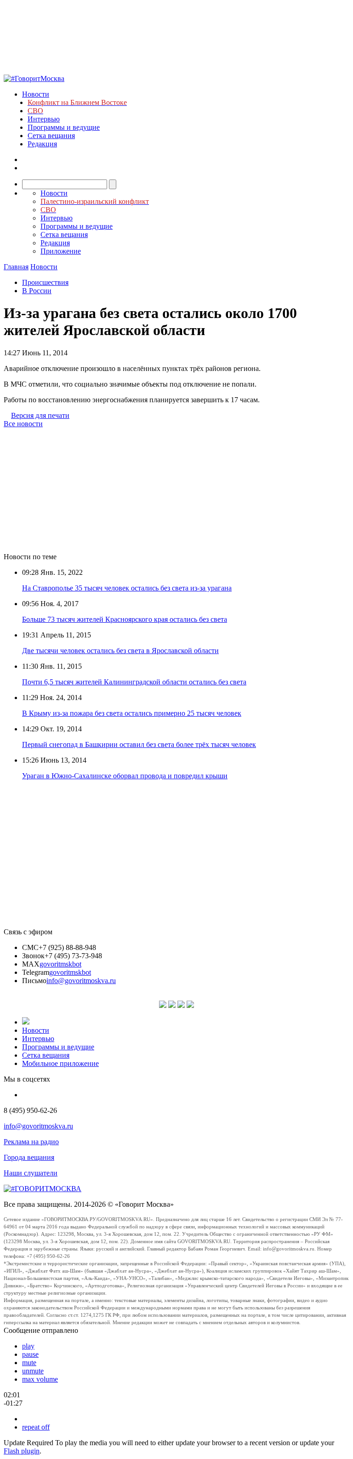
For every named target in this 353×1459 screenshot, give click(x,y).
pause (30, 1354)
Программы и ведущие (64, 127)
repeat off (36, 1427)
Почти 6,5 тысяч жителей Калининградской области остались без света (134, 682)
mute (29, 1362)
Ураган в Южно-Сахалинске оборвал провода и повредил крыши (125, 776)
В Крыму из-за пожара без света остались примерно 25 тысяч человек (131, 713)
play (28, 1346)
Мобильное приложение (60, 1063)
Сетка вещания (51, 135)
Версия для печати (40, 415)
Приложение (60, 251)
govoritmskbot (60, 964)
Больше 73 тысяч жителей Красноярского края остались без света (124, 619)
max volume (40, 1379)
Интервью (44, 119)
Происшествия (45, 282)
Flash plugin (22, 1451)
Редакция (42, 144)
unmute (33, 1371)
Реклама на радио (31, 1142)
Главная (16, 267)
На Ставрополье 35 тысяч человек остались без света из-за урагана (127, 588)
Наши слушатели (30, 1173)
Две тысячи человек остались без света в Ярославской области (120, 650)
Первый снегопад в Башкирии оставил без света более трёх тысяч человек (139, 744)
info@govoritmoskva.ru (81, 980)
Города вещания (29, 1157)
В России (36, 291)
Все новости (23, 424)
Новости (35, 94)
